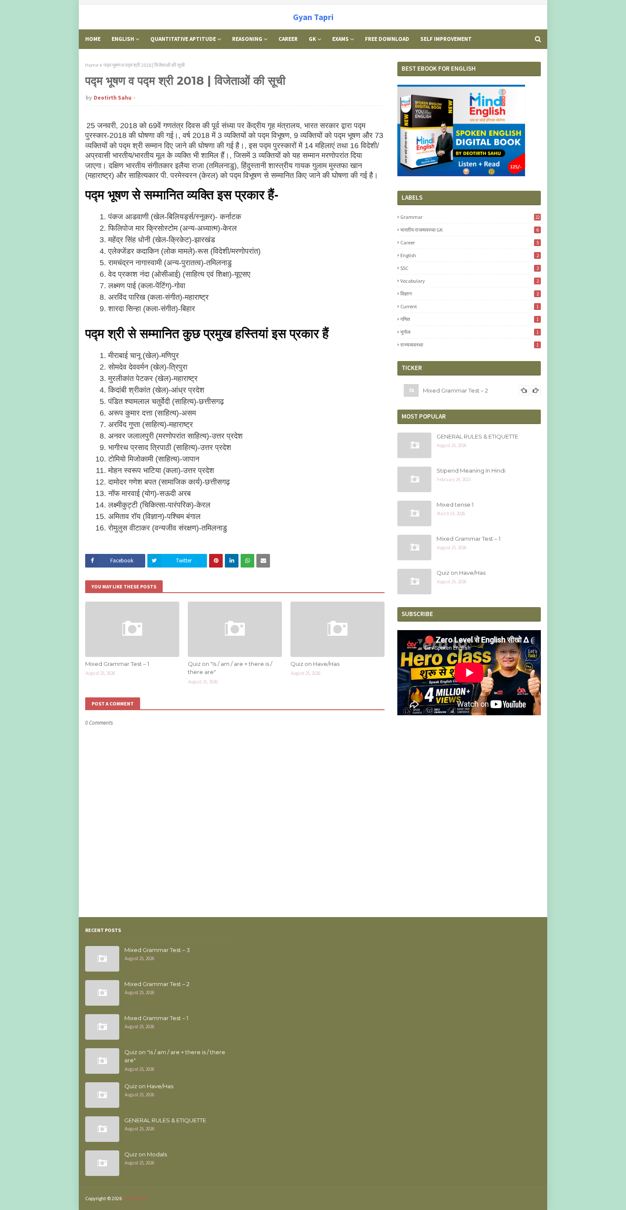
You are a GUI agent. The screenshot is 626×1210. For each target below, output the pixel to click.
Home (91, 65)
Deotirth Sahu (113, 97)
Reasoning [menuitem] (247, 39)
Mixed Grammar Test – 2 (455, 390)
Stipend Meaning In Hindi (470, 470)
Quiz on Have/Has (314, 663)
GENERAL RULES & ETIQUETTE (477, 436)
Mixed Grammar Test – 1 (117, 663)
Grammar (470, 217)
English (469, 255)
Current (469, 306)
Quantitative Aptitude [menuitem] (183, 39)
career (469, 242)
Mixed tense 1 (455, 504)
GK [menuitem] (312, 39)
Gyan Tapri (313, 16)
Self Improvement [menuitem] (446, 39)
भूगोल (469, 332)
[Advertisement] (469, 987)
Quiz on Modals (145, 1154)
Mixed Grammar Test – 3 (157, 949)
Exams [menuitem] (340, 39)
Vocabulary (469, 281)
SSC (469, 268)
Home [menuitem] (93, 39)
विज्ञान (469, 293)
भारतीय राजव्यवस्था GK (469, 230)
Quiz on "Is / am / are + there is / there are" (230, 668)
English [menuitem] (123, 39)
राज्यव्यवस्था (469, 344)
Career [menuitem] (288, 39)
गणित (469, 319)
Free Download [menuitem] (387, 39)
